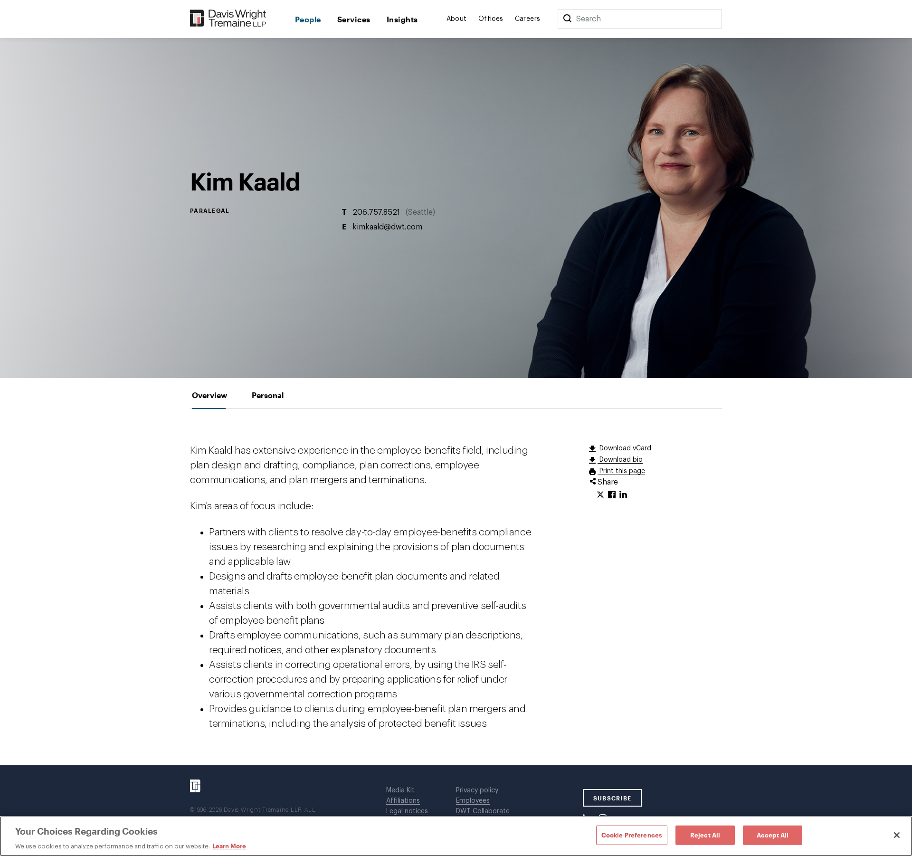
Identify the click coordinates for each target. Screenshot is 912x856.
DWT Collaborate (483, 811)
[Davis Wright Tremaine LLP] (228, 19)
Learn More (229, 846)
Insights (402, 19)
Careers (528, 19)
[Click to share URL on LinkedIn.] (623, 495)
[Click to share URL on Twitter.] (600, 495)
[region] (456, 836)
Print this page (621, 471)
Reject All (705, 834)
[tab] (209, 395)
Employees (473, 801)
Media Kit (400, 790)
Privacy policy (477, 790)
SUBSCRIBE (612, 798)
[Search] (567, 19)
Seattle (420, 212)
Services (353, 19)
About (456, 19)
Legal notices (407, 811)
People (308, 19)
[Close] (896, 835)
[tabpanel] (456, 587)
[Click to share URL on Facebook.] (612, 495)
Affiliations (403, 801)
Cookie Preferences (631, 834)
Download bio (620, 460)
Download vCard (624, 448)
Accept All (772, 834)
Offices (491, 19)
